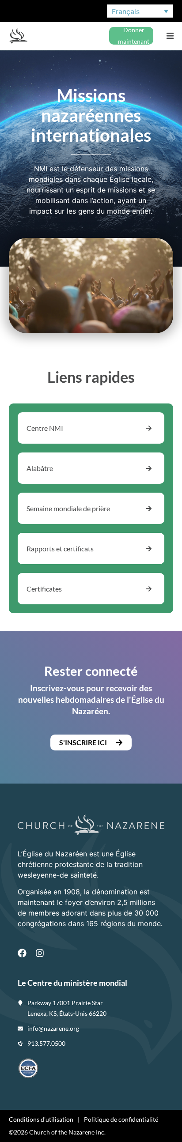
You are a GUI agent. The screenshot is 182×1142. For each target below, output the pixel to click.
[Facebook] (22, 953)
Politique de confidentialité (121, 1119)
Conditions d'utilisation (41, 1119)
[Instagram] (39, 953)
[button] (170, 36)
